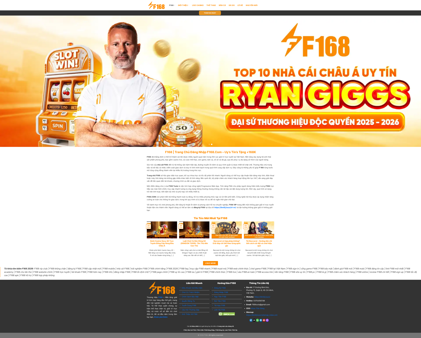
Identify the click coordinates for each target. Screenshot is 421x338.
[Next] (410, 81)
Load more (210, 263)
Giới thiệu (183, 5)
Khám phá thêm (161, 317)
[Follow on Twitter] (250, 320)
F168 (171, 5)
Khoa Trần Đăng (257, 308)
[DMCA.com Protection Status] (227, 314)
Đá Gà (232, 5)
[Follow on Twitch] (267, 320)
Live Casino (198, 5)
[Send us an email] (254, 320)
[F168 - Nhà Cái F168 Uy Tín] (156, 5)
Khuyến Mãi (252, 5)
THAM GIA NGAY (210, 13)
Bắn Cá (222, 5)
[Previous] (11, 81)
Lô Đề (240, 5)
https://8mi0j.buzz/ (262, 297)
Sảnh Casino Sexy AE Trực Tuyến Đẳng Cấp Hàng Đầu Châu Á (162, 243)
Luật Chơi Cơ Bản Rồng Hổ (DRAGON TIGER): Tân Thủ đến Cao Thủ (194, 243)
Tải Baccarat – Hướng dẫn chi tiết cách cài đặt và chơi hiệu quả (259, 243)
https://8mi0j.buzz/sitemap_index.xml (261, 315)
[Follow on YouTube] (263, 320)
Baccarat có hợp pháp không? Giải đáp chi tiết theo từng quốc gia (227, 243)
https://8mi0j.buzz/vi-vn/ (225, 207)
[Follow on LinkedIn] (260, 320)
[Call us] (257, 320)
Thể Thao (211, 5)
